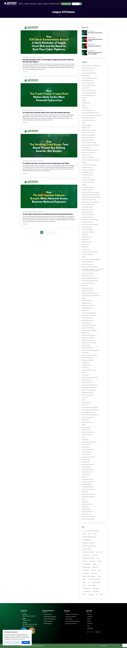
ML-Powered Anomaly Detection (90, 313)
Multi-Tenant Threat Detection (89, 325)
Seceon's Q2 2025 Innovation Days (90, 407)
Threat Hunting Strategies (88, 449)
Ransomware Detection (88, 382)
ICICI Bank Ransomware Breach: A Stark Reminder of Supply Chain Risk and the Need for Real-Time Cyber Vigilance (48, 61)
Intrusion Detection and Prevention (90, 280)
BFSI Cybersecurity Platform (89, 152)
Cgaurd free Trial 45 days (88, 157)
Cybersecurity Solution (88, 227)
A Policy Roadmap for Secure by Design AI (92, 65)
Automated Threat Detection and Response (92, 115)
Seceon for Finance (87, 402)
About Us (89, 614)
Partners (40, 3)
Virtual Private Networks (88, 481)
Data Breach (85, 234)
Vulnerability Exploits (87, 484)
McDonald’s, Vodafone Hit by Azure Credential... (95, 53)
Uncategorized (86, 462)
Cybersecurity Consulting (88, 217)
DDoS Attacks (86, 239)
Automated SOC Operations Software (91, 112)
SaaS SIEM (85, 397)
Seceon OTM (85, 404)
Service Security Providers (88, 417)
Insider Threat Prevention (88, 275)
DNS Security (85, 247)
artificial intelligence (87, 540)
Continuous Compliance (88, 189)
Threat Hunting (86, 447)
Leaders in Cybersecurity (88, 290)
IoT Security (85, 285)
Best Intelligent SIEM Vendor (89, 137)
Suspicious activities (96, 582)
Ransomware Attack (87, 380)
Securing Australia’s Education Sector (91, 409)
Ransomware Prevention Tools (89, 387)
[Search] (81, 4)
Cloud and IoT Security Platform (90, 165)
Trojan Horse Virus (86, 459)
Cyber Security (86, 555)
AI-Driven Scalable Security (88, 83)
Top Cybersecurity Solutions (89, 457)
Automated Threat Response (89, 120)
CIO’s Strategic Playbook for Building (90, 160)
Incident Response (48, 621)
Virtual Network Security (88, 479)
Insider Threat (92, 561)
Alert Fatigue (85, 107)
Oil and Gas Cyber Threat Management (91, 350)
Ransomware (94, 573)
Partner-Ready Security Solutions (90, 355)
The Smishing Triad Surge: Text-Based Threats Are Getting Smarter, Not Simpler (46, 163)
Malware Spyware (86, 567)
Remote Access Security (88, 395)
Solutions (27, 3)
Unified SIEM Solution (87, 467)
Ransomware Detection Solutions (90, 385)
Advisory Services (48, 614)
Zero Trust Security (87, 514)
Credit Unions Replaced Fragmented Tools (92, 197)
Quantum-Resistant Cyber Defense (90, 377)
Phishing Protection (87, 365)
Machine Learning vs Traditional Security (91, 295)
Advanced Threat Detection (72, 614)
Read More (25, 71)
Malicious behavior (87, 564)
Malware (84, 298)
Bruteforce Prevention (71, 616)
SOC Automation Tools (87, 434)
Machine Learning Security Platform (90, 293)
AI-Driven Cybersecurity (88, 80)
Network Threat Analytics (88, 340)
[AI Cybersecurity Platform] (84, 46)
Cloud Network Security (88, 172)
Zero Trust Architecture (88, 511)
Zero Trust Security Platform (89, 516)
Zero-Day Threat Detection (89, 519)
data (98, 558)
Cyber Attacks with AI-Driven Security (91, 202)
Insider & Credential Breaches (72, 621)
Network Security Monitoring (89, 335)
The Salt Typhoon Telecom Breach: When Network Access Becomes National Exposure (48, 214)
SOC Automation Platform (88, 432)
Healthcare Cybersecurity (88, 264)
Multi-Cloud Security (87, 323)
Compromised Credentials (88, 187)
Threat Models (96, 591)
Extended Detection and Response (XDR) (91, 259)
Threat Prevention (87, 454)
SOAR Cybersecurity (87, 427)
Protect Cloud (86, 375)
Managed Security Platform (89, 305)
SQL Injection (85, 439)
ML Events (93, 570)
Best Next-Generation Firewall (89, 142)
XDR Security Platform (88, 504)
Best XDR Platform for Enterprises (90, 150)
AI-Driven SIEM (86, 88)
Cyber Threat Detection (88, 212)
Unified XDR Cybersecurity (88, 469)
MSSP (99, 570)
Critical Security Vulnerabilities (89, 199)
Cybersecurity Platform (88, 222)
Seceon (99, 576)
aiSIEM (84, 100)
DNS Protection (86, 244)
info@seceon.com (27, 619)
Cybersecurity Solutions (88, 229)
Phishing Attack (86, 362)
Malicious (100, 561)
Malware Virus (95, 567)
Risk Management (48, 623)
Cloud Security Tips (87, 177)
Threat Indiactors (86, 591)
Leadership (89, 616)
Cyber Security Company (88, 209)
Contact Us (57, 3)
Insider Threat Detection (88, 273)
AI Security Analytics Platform (89, 73)
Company (46, 3)
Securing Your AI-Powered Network (90, 414)
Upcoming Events (86, 474)
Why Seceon (33, 3)
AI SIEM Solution (86, 75)
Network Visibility (86, 345)
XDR (84, 499)
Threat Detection (86, 444)
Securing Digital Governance (89, 412)
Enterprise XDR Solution (88, 254)
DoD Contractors (86, 249)
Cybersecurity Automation (88, 214)
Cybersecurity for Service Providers (90, 219)
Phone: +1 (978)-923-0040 (29, 615)
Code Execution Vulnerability (89, 179)
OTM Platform (86, 352)
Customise (8, 642)
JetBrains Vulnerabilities (88, 288)
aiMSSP (84, 97)
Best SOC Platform (87, 147)
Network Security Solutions (89, 337)
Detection (85, 561)
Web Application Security (88, 486)
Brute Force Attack (87, 155)
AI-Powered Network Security (89, 90)
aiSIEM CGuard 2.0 (86, 102)
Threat (84, 585)
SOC (88, 582)
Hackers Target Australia (88, 261)
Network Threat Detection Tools (90, 342)
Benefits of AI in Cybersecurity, (89, 130)
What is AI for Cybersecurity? (89, 489)
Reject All (17, 642)
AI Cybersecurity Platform (94, 46)
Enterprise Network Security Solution (95, 40)
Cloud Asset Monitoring (88, 167)
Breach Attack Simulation (49, 619)
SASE (84, 399)
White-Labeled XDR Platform (89, 496)
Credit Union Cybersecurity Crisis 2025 (91, 194)
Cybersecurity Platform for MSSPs (90, 224)
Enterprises (52, 3)
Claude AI (85, 162)
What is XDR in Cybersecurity (89, 494)
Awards (84, 122)
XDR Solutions (86, 506)
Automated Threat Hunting (89, 117)
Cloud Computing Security (88, 170)
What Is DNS (85, 491)
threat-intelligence (92, 585)
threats (84, 594)
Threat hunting (96, 588)
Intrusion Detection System (89, 283)
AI (83, 530)
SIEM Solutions (86, 419)
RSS (88, 626)
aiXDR (84, 105)
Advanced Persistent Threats (89, 68)
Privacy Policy (103, 645)
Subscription (90, 628)
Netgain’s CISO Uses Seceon (89, 328)
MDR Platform (86, 310)
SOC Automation (86, 429)
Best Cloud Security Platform (95, 32)
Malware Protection (87, 303)
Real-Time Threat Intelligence (89, 390)
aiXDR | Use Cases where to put (89, 536)
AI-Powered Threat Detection (89, 95)
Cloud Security (69, 619)
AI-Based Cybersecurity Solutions (90, 78)
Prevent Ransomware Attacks (89, 370)
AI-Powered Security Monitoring (89, 93)
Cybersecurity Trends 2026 (89, 232)
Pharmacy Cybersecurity (88, 360)
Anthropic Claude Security (88, 110)
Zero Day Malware (86, 509)
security (84, 579)
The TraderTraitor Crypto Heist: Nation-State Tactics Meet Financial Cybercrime (46, 112)
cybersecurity (95, 555)
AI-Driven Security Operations (89, 85)
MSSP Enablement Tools (88, 318)
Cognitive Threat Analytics (88, 182)
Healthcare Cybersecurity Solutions (90, 266)
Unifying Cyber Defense (88, 472)
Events (84, 256)
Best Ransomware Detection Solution (91, 145)
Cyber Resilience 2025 (87, 207)
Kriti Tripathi (25, 57)
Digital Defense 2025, (87, 242)
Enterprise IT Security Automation (90, 251)
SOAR (84, 424)
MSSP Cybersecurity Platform (89, 315)
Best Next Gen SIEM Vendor (88, 140)
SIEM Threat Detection (87, 422)
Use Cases (85, 477)
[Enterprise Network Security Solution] (84, 39)
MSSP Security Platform (88, 320)
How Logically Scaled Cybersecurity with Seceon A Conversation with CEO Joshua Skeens (93, 270)
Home (59, 15)
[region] (17, 637)
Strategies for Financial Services (90, 442)
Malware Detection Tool (88, 300)
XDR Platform (86, 501)
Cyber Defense (99, 552)
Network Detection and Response (90, 330)
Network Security (86, 332)
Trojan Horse (91, 594)
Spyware (85, 437)
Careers (89, 619)
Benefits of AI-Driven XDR (88, 132)
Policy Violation (86, 573)
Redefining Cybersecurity (88, 392)
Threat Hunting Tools (87, 452)
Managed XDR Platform (88, 308)
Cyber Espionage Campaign (88, 204)
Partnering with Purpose (88, 357)
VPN (97, 594)
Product (84, 372)
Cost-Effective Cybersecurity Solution (91, 192)
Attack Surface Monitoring (50, 616)
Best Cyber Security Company (89, 546)
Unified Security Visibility (88, 464)
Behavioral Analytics (87, 125)
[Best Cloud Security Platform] (84, 32)
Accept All (26, 642)
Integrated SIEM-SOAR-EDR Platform (91, 278)
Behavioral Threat (86, 127)
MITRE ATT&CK (86, 570)
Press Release (86, 367)
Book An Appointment (66, 3)
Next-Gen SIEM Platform (88, 347)
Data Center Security (87, 237)
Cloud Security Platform (88, 175)
